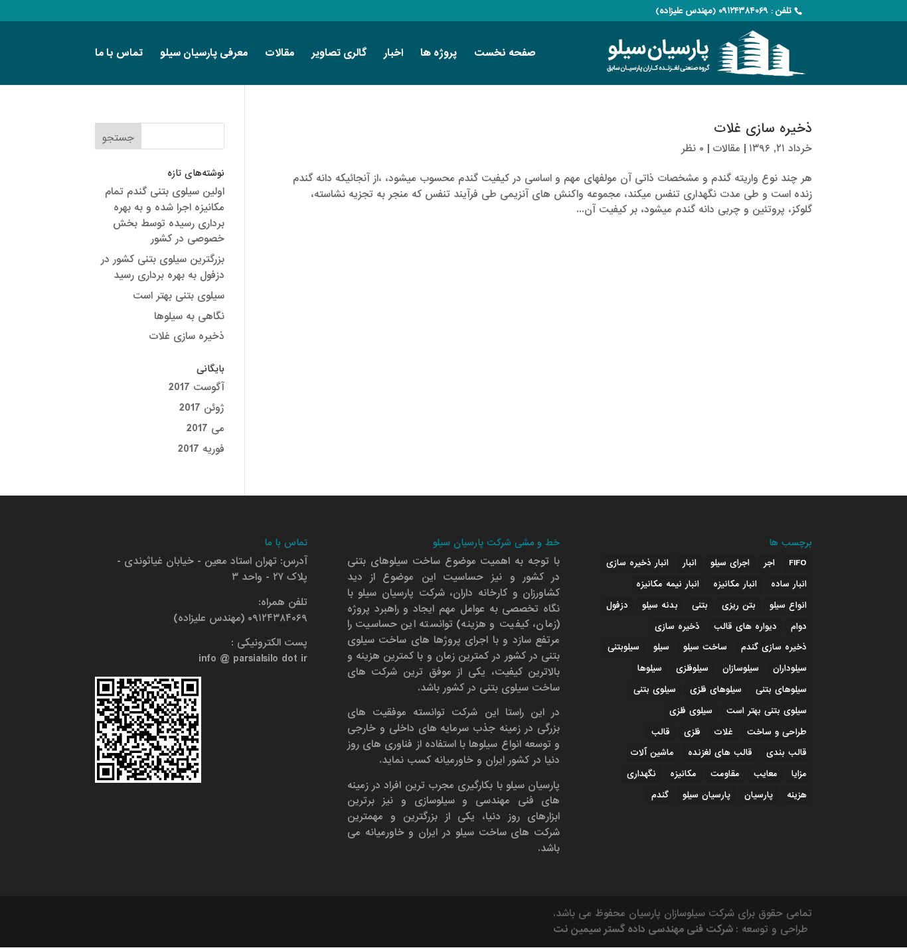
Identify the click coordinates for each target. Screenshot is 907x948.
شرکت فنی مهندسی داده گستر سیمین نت (644, 929)
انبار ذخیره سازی (637, 563)
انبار (690, 563)
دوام (799, 626)
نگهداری (641, 774)
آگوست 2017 (196, 387)
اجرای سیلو (730, 563)
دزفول (617, 605)
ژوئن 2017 (201, 408)
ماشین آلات (652, 752)
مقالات (279, 54)
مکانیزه (683, 774)
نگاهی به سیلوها (189, 316)
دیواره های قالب (745, 626)
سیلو (661, 647)
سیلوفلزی (692, 668)
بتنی (700, 605)
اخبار (393, 54)
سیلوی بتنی (654, 689)
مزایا (799, 774)
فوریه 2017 (201, 449)
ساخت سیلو (705, 647)
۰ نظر (692, 149)
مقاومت (725, 774)
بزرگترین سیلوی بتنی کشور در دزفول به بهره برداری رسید (162, 267)
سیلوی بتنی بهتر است (178, 296)
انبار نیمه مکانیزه (667, 584)
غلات (723, 732)
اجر (769, 563)
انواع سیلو (788, 605)
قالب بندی (786, 752)
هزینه (797, 795)
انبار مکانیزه (735, 584)
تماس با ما (119, 54)
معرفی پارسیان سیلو (204, 54)
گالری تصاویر (339, 54)
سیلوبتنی (623, 647)
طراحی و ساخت (777, 732)
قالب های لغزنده (720, 752)
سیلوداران (790, 668)
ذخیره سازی (677, 626)
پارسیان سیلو (706, 795)
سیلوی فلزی (690, 711)
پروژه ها (438, 54)
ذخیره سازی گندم (774, 647)
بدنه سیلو (660, 605)
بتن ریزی (739, 605)
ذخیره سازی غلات (763, 129)
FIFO (798, 563)
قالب (660, 732)
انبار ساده (789, 584)
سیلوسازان (740, 668)
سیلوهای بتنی (781, 689)
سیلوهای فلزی (716, 689)
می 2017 (205, 429)
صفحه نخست (505, 54)
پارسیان (758, 795)
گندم (660, 795)
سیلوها (649, 668)
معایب (766, 774)
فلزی (692, 732)
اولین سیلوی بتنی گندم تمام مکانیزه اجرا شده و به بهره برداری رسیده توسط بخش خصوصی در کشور (164, 215)
